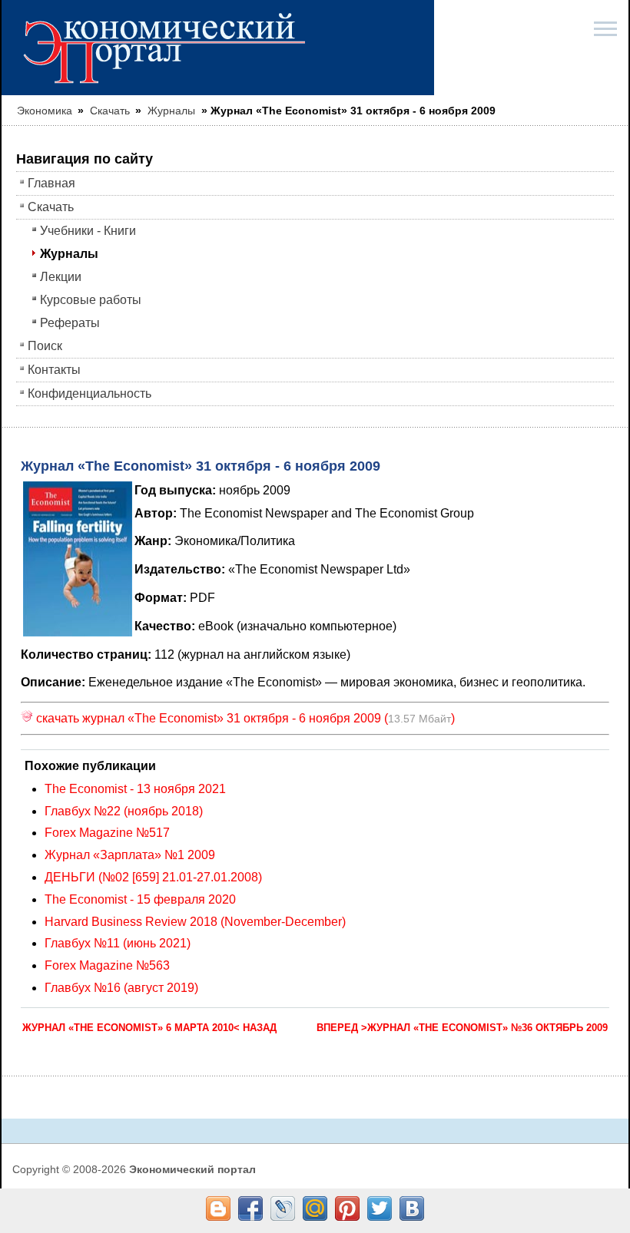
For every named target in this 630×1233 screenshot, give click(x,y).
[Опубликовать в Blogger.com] (218, 1208)
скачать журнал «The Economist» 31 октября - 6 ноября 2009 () (244, 718)
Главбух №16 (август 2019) (121, 987)
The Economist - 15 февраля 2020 (140, 899)
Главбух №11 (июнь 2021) (118, 943)
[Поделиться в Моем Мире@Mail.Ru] (315, 1208)
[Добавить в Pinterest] (347, 1208)
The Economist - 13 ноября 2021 (135, 788)
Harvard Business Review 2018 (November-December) (195, 921)
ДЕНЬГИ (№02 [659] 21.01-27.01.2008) (153, 877)
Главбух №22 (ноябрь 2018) (124, 811)
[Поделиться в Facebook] (250, 1208)
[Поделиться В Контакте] (412, 1208)
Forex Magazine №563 (107, 965)
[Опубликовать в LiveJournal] (282, 1208)
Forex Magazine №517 (107, 832)
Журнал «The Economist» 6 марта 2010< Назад (149, 1027)
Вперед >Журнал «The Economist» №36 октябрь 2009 (462, 1027)
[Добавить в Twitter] (379, 1208)
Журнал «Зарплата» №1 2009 (130, 854)
